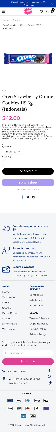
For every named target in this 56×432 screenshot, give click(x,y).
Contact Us (36, 295)
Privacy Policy (38, 334)
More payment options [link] (28, 189)
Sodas (5, 302)
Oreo (15, 20)
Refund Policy (38, 329)
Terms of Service (39, 318)
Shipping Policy (39, 323)
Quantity (6, 147)
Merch (6, 318)
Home (6, 20)
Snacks (6, 308)
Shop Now (29, 5)
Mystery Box (9, 324)
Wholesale (8, 297)
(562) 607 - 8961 (16, 371)
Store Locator (38, 305)
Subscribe (28, 361)
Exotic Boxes (9, 313)
